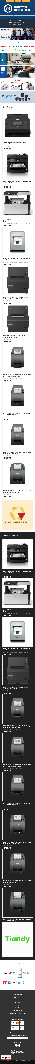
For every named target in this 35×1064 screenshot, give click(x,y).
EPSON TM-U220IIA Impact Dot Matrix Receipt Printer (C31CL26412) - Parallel (16, 414)
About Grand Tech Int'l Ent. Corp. (17, 1013)
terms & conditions (18, 1015)
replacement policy (17, 1000)
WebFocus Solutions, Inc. (20, 1060)
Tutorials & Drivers (12, 26)
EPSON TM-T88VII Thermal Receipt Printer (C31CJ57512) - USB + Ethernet (15, 298)
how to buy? (17, 1002)
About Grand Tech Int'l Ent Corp (20, 22)
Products (10, 20)
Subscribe (25, 1037)
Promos (10, 22)
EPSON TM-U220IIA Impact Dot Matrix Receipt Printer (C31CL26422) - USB (16, 452)
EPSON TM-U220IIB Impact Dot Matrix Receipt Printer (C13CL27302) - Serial (16, 491)
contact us (17, 1005)
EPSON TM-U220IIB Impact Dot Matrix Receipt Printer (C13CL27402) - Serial (16, 920)
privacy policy (17, 1016)
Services (19, 24)
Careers (14, 24)
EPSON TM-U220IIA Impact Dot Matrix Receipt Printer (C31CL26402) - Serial (16, 375)
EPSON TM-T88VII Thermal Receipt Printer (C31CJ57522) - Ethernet (15, 336)
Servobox (17, 1061)
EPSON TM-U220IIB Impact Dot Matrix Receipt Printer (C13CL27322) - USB (16, 881)
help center (17, 997)
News (10, 24)
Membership (10, 1)
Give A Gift (25, 1)
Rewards (18, 1)
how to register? (17, 1004)
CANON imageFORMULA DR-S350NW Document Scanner (14, 143)
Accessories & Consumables (19, 20)
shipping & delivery (18, 999)
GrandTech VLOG (21, 26)
